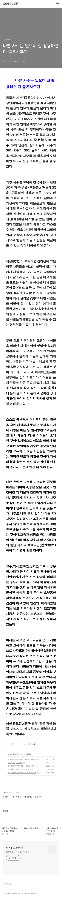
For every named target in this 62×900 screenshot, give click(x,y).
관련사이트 (7, 884)
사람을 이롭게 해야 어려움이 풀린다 (22, 759)
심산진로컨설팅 (10, 3)
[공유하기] (17, 744)
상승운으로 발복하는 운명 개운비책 (22, 772)
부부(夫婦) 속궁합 (15, 762)
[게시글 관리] (21, 744)
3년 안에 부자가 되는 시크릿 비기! (21, 766)
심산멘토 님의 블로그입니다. (17, 852)
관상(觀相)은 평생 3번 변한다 (19, 769)
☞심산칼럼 (12, 754)
